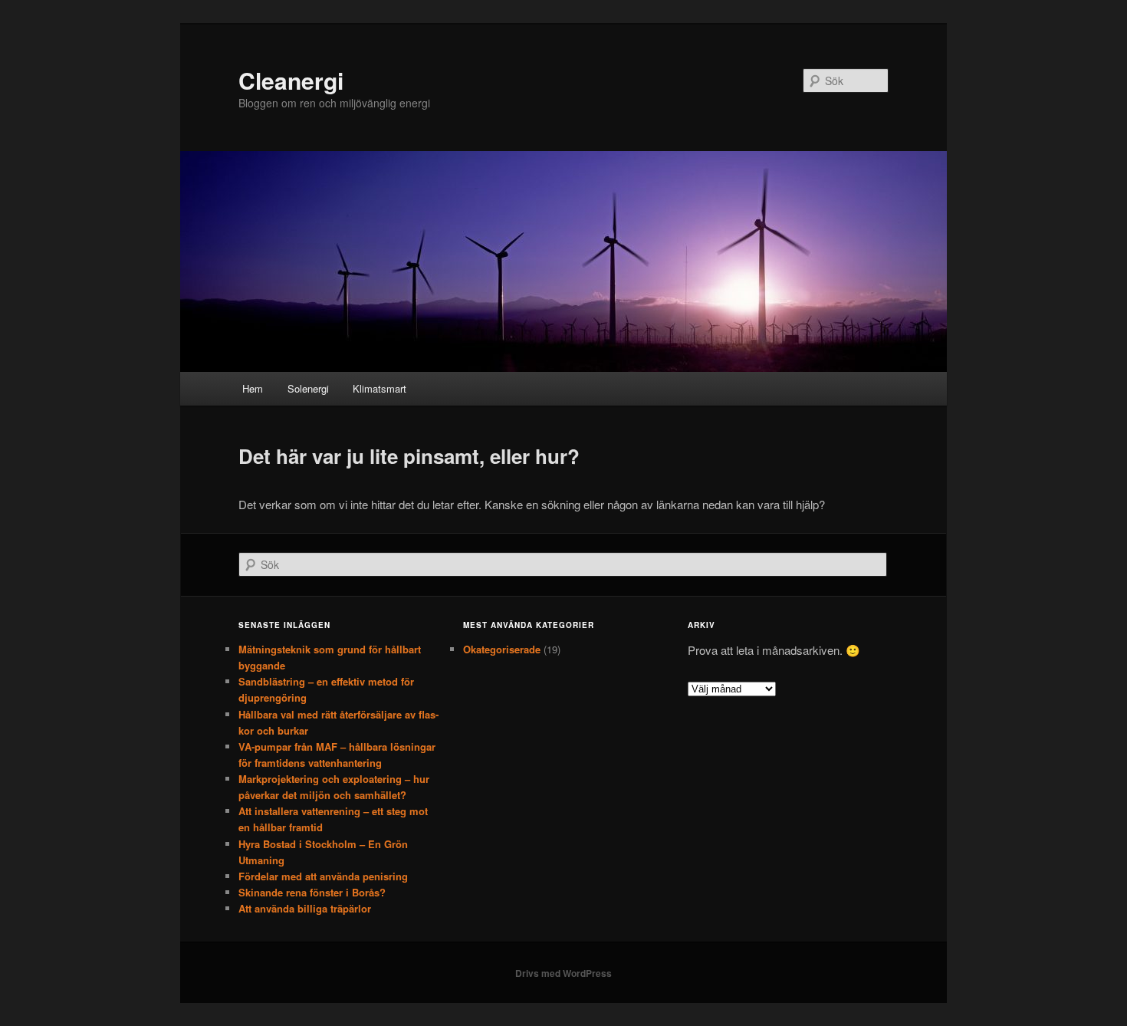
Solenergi (308, 388)
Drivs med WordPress (563, 973)
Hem (252, 388)
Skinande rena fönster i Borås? (312, 892)
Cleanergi (290, 80)
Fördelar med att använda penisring (323, 876)
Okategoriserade (501, 649)
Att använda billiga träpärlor (304, 908)
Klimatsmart (379, 388)
